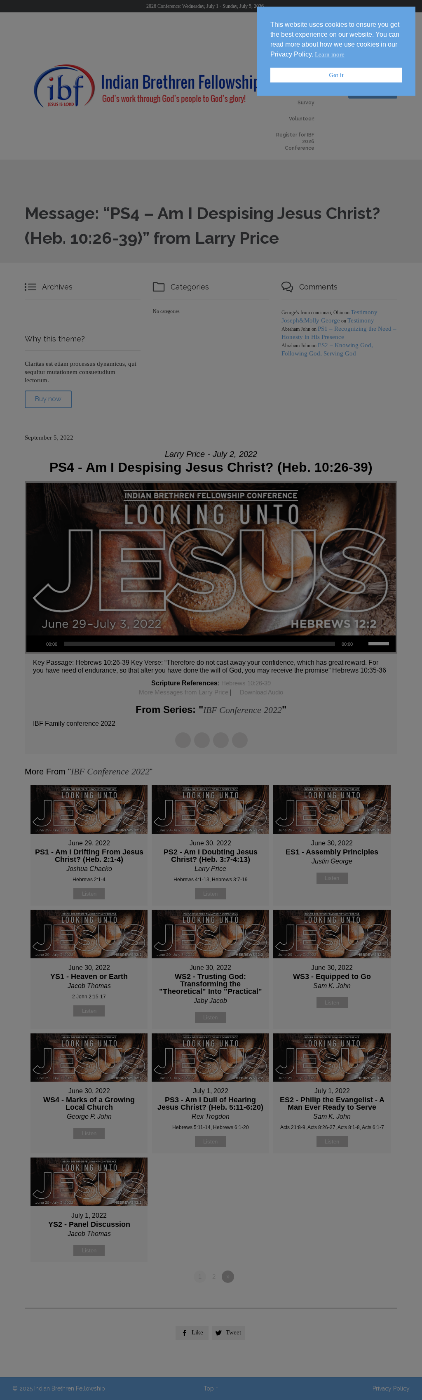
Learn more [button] (330, 54)
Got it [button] (336, 75)
